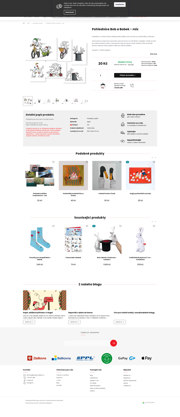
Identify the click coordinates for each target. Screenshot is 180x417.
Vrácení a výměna (63, 375)
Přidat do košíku (127, 75)
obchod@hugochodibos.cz (35, 375)
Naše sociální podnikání (97, 388)
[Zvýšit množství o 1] (106, 76)
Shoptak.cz (49, 403)
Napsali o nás (94, 380)
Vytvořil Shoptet (149, 402)
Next (156, 157)
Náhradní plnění (95, 386)
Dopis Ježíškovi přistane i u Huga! (38, 313)
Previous (153, 157)
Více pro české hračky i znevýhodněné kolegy (134, 313)
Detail (73, 206)
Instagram (30, 383)
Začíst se (28, 322)
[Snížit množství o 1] (100, 76)
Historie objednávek (129, 380)
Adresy (125, 383)
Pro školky (93, 383)
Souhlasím (119, 4)
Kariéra (92, 391)
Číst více (153, 54)
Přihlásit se (114, 343)
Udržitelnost (94, 378)
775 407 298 (118, 88)
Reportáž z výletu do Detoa (80, 313)
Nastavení (69, 12)
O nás (58, 380)
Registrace (126, 378)
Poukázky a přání (92, 118)
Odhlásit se (127, 386)
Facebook (30, 380)
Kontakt (59, 385)
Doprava (59, 378)
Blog (58, 383)
